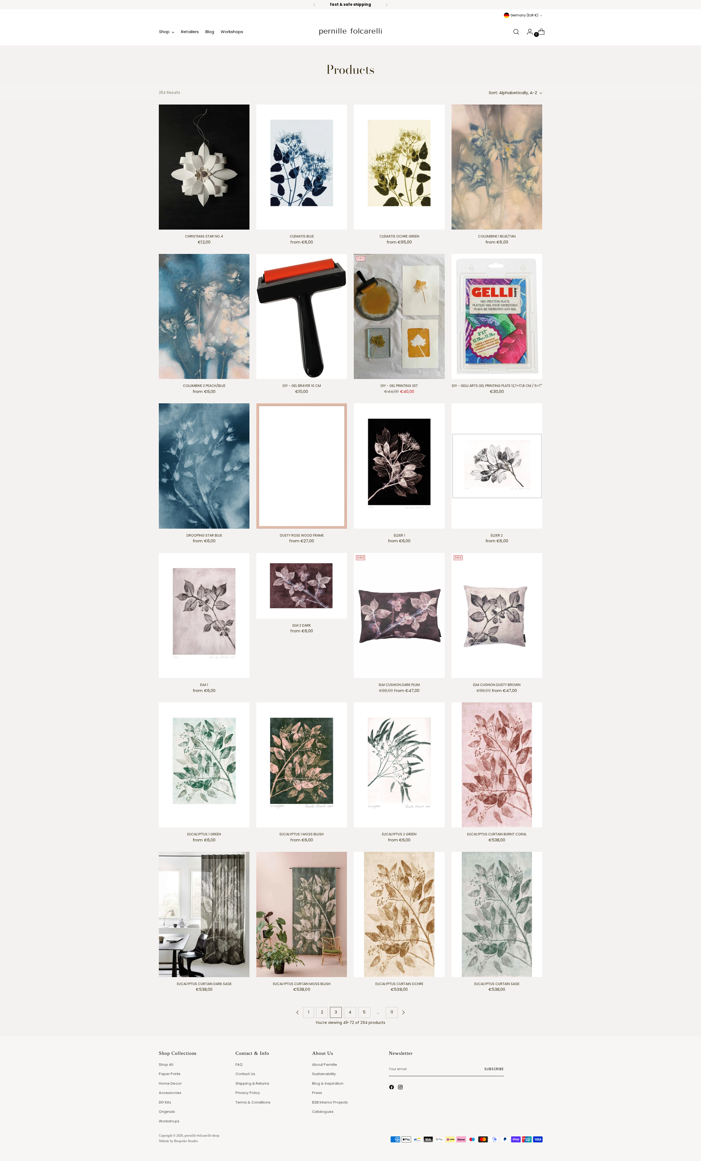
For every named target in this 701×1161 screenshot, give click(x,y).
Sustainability (324, 1073)
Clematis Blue (302, 236)
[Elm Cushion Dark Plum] (399, 615)
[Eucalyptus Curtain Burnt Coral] (497, 764)
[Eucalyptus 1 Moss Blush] (301, 764)
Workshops (169, 1121)
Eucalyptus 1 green (204, 834)
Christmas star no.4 (204, 236)
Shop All (166, 1064)
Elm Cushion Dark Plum (399, 684)
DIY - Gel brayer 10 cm (302, 385)
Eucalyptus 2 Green (399, 834)
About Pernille (324, 1064)
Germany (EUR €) (524, 15)
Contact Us (245, 1073)
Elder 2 (497, 535)
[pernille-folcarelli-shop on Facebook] (392, 1087)
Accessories (170, 1092)
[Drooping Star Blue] (204, 465)
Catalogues (323, 1111)
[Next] (387, 4)
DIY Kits (165, 1102)
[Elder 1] (399, 465)
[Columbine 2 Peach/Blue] (204, 316)
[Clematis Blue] (301, 167)
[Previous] (314, 4)
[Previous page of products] (297, 1012)
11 (391, 1012)
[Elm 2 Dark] (301, 586)
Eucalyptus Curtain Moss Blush (302, 984)
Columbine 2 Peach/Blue (204, 385)
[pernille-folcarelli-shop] (350, 32)
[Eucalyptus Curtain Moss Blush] (301, 914)
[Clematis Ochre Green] (399, 167)
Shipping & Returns (252, 1083)
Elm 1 (204, 684)
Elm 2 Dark (301, 625)
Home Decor (170, 1083)
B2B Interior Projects (330, 1102)
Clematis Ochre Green (399, 236)
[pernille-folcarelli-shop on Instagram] (401, 1087)
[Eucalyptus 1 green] (204, 764)
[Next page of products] (403, 1012)
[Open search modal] (516, 31)
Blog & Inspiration (327, 1083)
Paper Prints (169, 1073)
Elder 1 (399, 535)
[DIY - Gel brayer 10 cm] (301, 316)
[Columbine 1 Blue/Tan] (497, 167)
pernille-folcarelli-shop (202, 1135)
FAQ (239, 1064)
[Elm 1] (204, 615)
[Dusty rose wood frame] (301, 465)
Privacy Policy (247, 1092)
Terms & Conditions (253, 1102)
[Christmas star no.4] (204, 167)
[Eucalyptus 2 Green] (399, 764)
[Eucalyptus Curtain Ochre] (399, 914)
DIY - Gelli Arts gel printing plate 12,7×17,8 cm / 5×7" (497, 385)
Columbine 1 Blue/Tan (497, 236)
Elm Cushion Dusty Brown (497, 684)
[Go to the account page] (527, 31)
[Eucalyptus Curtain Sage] (497, 914)
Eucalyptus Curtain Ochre (399, 984)
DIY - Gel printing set (399, 385)
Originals (167, 1111)
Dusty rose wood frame (302, 535)
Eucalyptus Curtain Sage (496, 984)
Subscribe (494, 1069)
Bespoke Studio (186, 1141)
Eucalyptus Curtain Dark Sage (204, 984)
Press (317, 1092)
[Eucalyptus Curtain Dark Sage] (204, 914)
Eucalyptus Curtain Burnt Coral (497, 834)
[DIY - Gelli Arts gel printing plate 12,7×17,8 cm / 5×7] (497, 316)
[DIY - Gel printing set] (399, 316)
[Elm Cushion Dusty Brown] (497, 615)
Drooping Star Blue (204, 535)
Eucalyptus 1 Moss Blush (302, 834)
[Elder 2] (497, 465)
